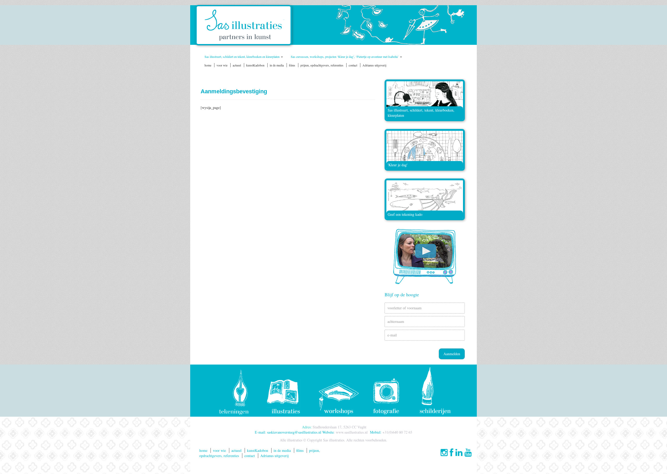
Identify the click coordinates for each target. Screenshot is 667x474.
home (208, 65)
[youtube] (467, 452)
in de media (277, 65)
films (292, 65)
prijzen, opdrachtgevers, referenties (321, 65)
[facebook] (450, 452)
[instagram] (444, 452)
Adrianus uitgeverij (374, 65)
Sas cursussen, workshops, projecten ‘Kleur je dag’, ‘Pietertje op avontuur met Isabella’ (345, 56)
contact (353, 65)
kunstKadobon (255, 65)
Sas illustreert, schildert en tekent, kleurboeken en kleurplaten (242, 56)
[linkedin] (457, 452)
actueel (237, 65)
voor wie (222, 65)
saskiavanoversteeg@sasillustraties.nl (294, 432)
